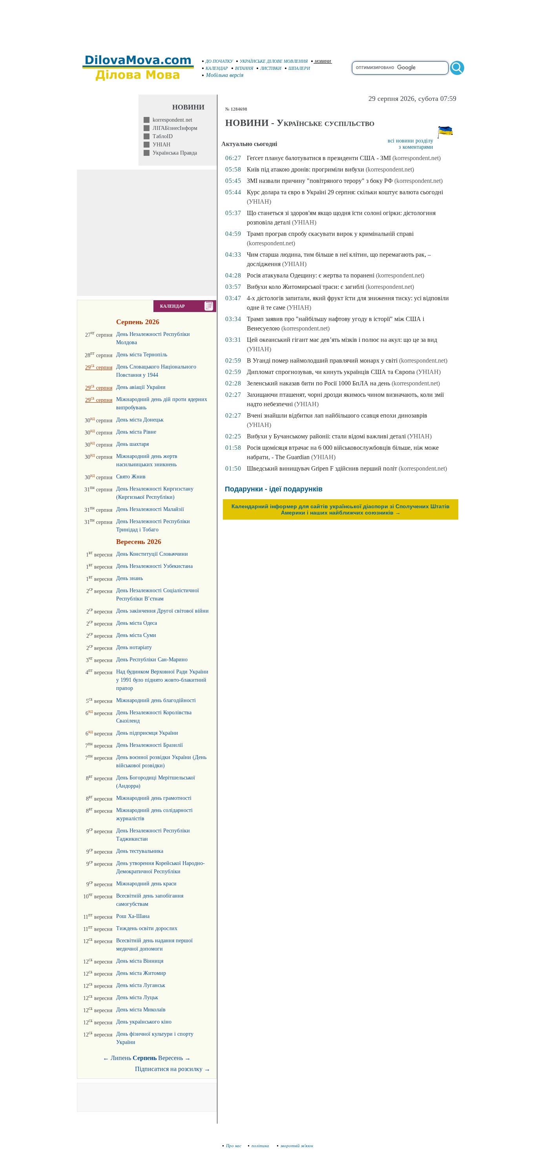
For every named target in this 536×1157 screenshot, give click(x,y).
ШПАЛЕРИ (299, 68)
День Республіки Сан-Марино (152, 659)
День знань (129, 578)
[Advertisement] (268, 23)
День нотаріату (134, 647)
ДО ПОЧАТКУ (219, 61)
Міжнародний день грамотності (153, 798)
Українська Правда (173, 153)
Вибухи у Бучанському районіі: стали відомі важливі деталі (326, 436)
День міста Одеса (136, 623)
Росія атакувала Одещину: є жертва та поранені (310, 275)
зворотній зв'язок (296, 1145)
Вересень (170, 1058)
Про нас (233, 1145)
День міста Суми (136, 635)
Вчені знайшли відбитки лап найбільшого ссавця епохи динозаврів (337, 415)
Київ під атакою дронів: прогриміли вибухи (305, 169)
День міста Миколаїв (141, 1010)
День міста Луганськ (140, 985)
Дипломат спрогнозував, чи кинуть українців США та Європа (331, 372)
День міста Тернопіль (141, 355)
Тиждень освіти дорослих (146, 928)
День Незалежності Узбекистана (154, 566)
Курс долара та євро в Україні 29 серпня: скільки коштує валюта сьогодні (345, 192)
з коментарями (416, 147)
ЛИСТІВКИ (271, 68)
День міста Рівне (136, 432)
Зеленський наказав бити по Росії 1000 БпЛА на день (318, 383)
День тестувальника (139, 851)
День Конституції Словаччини (152, 554)
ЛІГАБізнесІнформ (173, 128)
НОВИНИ (323, 61)
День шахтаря (132, 444)
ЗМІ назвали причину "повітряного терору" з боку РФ (320, 180)
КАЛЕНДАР (216, 68)
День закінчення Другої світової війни (162, 611)
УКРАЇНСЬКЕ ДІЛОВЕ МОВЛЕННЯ (274, 61)
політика (261, 1145)
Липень (121, 1058)
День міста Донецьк (140, 420)
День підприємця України (147, 733)
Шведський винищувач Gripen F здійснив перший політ (322, 468)
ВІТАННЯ (244, 68)
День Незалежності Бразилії (149, 745)
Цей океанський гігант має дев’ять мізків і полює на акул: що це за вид (342, 339)
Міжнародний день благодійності (156, 700)
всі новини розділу (410, 141)
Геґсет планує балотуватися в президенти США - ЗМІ (319, 158)
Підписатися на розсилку (172, 1069)
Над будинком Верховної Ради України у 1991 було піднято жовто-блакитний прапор (162, 680)
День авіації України (141, 387)
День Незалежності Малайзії (150, 509)
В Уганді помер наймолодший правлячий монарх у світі (322, 360)
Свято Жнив (131, 477)
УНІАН (159, 145)
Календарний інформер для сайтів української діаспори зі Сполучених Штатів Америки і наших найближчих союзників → (341, 509)
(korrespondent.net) (416, 158)
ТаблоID (161, 136)
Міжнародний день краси (146, 884)
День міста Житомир (141, 973)
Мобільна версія (224, 75)
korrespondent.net (170, 120)
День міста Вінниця (139, 961)
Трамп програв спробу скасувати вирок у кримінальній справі (330, 233)
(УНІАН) (259, 201)
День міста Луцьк (137, 997)
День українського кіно (143, 1022)
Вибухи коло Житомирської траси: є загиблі (305, 286)
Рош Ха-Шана (132, 916)
